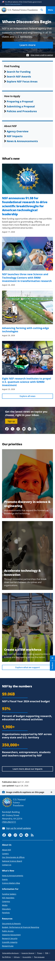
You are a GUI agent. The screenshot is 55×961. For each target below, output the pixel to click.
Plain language (39, 957)
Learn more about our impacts (27, 769)
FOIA (46, 953)
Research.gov (7, 946)
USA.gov (17, 957)
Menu (50, 10)
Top (50, 772)
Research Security (9, 938)
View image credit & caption (42, 55)
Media (4, 905)
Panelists (6, 912)
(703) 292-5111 (9, 822)
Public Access (8, 931)
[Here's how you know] (27, 3)
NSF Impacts (15, 136)
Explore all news (27, 396)
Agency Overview (17, 131)
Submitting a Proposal (21, 106)
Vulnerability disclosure (10, 953)
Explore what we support (27, 667)
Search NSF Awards (19, 76)
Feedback (52, 665)
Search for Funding (18, 71)
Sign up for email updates (18, 828)
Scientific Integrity (9, 942)
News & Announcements (22, 141)
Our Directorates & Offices (13, 857)
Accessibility (27, 957)
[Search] (42, 10)
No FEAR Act (6, 957)
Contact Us (6, 865)
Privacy (39, 953)
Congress (6, 901)
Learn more (28, 45)
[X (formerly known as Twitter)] (12, 429)
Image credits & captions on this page (25, 792)
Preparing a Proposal (20, 101)
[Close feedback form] (52, 658)
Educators (6, 909)
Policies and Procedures (22, 111)
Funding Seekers (9, 894)
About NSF (6, 850)
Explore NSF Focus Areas (22, 81)
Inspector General (27, 953)
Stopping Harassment (11, 935)
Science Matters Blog (11, 883)
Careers (5, 853)
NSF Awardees (8, 898)
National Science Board (12, 861)
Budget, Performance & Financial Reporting (20, 927)
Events (5, 879)
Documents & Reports (11, 923)
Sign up (11, 421)
